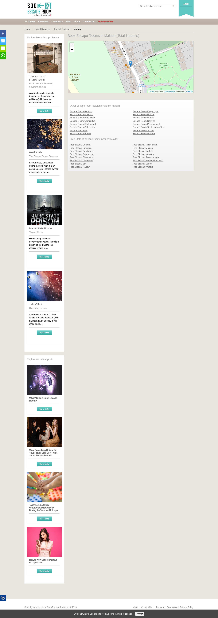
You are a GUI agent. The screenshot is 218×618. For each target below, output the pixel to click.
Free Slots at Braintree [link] (81, 148)
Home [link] (27, 29)
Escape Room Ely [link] (78, 130)
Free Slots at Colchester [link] (81, 160)
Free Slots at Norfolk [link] (143, 151)
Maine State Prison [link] (40, 228)
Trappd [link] (32, 232)
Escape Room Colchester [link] (82, 127)
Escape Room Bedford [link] (81, 111)
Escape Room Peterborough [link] (146, 124)
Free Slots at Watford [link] (143, 167)
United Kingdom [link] (42, 29)
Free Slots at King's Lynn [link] (145, 144)
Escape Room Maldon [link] (143, 114)
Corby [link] (40, 232)
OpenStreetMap (169, 91)
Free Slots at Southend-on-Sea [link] (148, 160)
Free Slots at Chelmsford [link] (82, 157)
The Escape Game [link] (38, 156)
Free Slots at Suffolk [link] (142, 163)
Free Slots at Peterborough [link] (146, 157)
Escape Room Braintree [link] (81, 114)
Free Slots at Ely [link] (78, 163)
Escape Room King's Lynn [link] (145, 111)
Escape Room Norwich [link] (144, 121)
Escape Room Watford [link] (144, 133)
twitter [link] (3, 41)
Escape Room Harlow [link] (80, 133)
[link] (39, 9)
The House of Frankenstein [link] (37, 78)
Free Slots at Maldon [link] (143, 148)
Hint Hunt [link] (33, 308)
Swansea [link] (53, 156)
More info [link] (44, 111)
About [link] (77, 21)
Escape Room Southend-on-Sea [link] (148, 127)
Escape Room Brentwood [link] (82, 117)
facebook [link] (3, 33)
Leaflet (151, 91)
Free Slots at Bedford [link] (80, 144)
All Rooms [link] (29, 21)
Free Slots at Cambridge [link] (81, 154)
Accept (140, 614)
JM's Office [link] (35, 304)
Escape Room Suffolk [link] (143, 130)
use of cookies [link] (125, 614)
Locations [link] (43, 21)
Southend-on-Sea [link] (37, 86)
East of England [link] (61, 29)
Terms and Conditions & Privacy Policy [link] (175, 607)
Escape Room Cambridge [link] (82, 121)
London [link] (43, 308)
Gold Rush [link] (35, 152)
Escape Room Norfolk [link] (143, 117)
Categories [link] (57, 21)
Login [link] (186, 4)
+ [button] (72, 45)
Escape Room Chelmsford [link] (83, 124)
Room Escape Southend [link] (41, 83)
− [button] (72, 49)
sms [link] (3, 48)
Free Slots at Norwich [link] (143, 154)
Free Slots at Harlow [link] (80, 167)
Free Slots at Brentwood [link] (81, 151)
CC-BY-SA (189, 91)
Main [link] (135, 607)
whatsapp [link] (3, 55)
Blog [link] (68, 21)
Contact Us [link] (88, 21)
